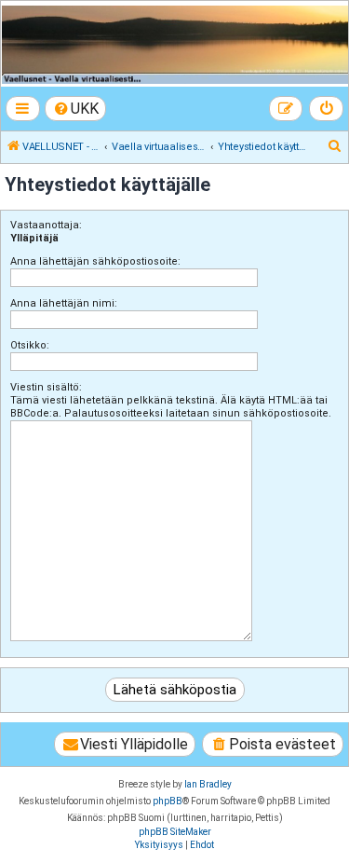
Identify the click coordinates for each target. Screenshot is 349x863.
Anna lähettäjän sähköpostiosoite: (95, 261)
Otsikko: (29, 345)
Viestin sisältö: (46, 387)
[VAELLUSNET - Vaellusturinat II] (173, 45)
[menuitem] (76, 108)
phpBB (167, 801)
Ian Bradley (208, 784)
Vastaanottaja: (46, 225)
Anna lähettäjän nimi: (63, 303)
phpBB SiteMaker (175, 832)
